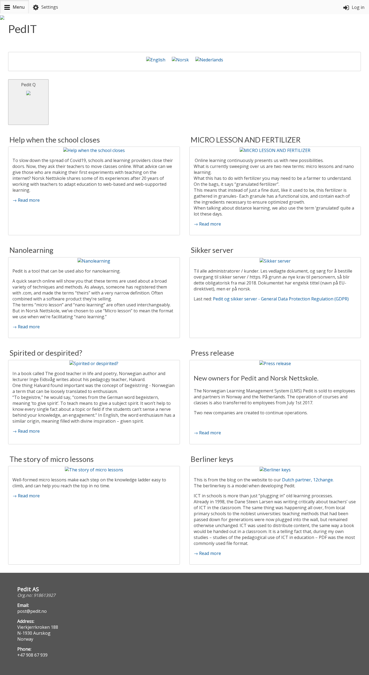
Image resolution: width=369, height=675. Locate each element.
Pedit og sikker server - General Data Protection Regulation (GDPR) (281, 299)
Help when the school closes (54, 139)
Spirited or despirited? (45, 352)
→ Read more (26, 200)
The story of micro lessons (51, 459)
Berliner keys (212, 459)
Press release (212, 352)
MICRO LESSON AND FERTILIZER (246, 139)
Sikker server (212, 250)
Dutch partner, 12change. (308, 480)
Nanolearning (31, 250)
